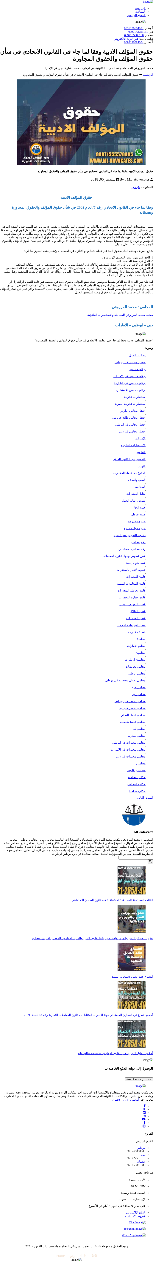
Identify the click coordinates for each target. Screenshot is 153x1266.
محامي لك (139, 728)
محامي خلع (139, 687)
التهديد (142, 466)
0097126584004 (133, 28)
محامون (141, 652)
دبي (125, 1099)
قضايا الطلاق (138, 611)
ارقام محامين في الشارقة (130, 383)
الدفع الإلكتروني (136, 1212)
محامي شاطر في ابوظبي (130, 701)
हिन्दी (94, 1255)
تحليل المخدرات (136, 493)
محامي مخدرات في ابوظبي (129, 742)
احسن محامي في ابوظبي (130, 362)
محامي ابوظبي (136, 673)
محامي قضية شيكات (133, 721)
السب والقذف (137, 479)
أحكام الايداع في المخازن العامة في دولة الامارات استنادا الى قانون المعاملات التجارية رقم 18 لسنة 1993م (88, 1015)
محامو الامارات (136, 645)
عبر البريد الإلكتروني (126, 38)
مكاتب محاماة (137, 777)
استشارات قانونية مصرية (130, 403)
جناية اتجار (139, 507)
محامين (141, 763)
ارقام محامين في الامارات (129, 376)
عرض (135, 187)
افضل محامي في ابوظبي (130, 424)
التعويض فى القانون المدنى (129, 459)
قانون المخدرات (136, 576)
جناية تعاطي (138, 514)
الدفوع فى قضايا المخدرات (129, 473)
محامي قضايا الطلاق (133, 715)
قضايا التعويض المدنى (132, 604)
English (60, 1255)
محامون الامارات (135, 659)
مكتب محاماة (137, 791)
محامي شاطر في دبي (132, 708)
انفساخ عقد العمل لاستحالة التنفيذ (132, 976)
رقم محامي (138, 542)
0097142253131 (138, 31)
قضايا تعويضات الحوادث (131, 625)
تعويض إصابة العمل (134, 500)
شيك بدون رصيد (136, 562)
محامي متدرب (137, 735)
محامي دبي (139, 694)
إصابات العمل (137, 355)
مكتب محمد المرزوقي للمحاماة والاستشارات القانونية (120, 314)
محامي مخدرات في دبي (131, 756)
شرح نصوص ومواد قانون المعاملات (124, 555)
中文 (83, 1255)
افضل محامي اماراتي (133, 410)
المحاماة (140, 486)
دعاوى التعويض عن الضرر (130, 535)
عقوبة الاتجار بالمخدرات (131, 569)
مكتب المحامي (136, 784)
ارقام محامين (137, 369)
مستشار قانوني (136, 770)
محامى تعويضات (135, 666)
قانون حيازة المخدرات (132, 597)
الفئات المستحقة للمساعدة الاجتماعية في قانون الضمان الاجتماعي (112, 900)
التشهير (141, 452)
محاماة (141, 638)
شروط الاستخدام (135, 1216)
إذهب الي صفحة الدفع (140, 1079)
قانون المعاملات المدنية (131, 583)
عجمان (116, 1099)
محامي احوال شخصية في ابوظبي (125, 680)
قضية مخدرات (137, 632)
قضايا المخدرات (136, 618)
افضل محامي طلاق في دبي (129, 417)
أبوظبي (134, 1099)
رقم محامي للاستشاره (132, 549)
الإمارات (140, 438)
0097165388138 (134, 35)
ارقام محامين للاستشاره (130, 390)
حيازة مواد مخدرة (135, 528)
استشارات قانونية (135, 396)
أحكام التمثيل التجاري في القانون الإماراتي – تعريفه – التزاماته (115, 1053)
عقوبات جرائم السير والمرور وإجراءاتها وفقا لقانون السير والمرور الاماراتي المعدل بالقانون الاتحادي (92, 938)
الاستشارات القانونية (133, 445)
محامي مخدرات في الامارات (128, 749)
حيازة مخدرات (137, 521)
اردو (72, 1255)
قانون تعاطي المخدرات (131, 590)
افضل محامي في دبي (132, 431)
